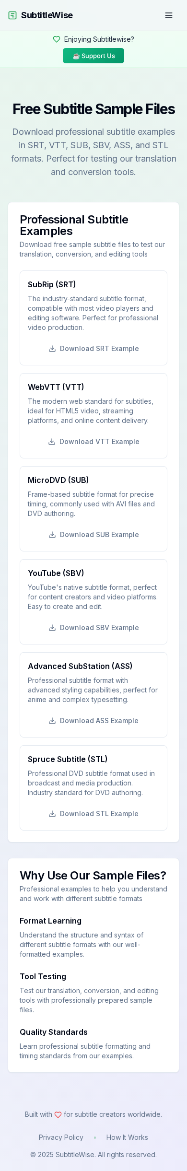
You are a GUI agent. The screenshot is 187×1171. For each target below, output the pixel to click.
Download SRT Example (99, 348)
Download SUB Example (99, 534)
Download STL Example (99, 813)
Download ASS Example (99, 720)
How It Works (127, 1137)
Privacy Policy (61, 1137)
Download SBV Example (99, 627)
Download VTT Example (99, 441)
